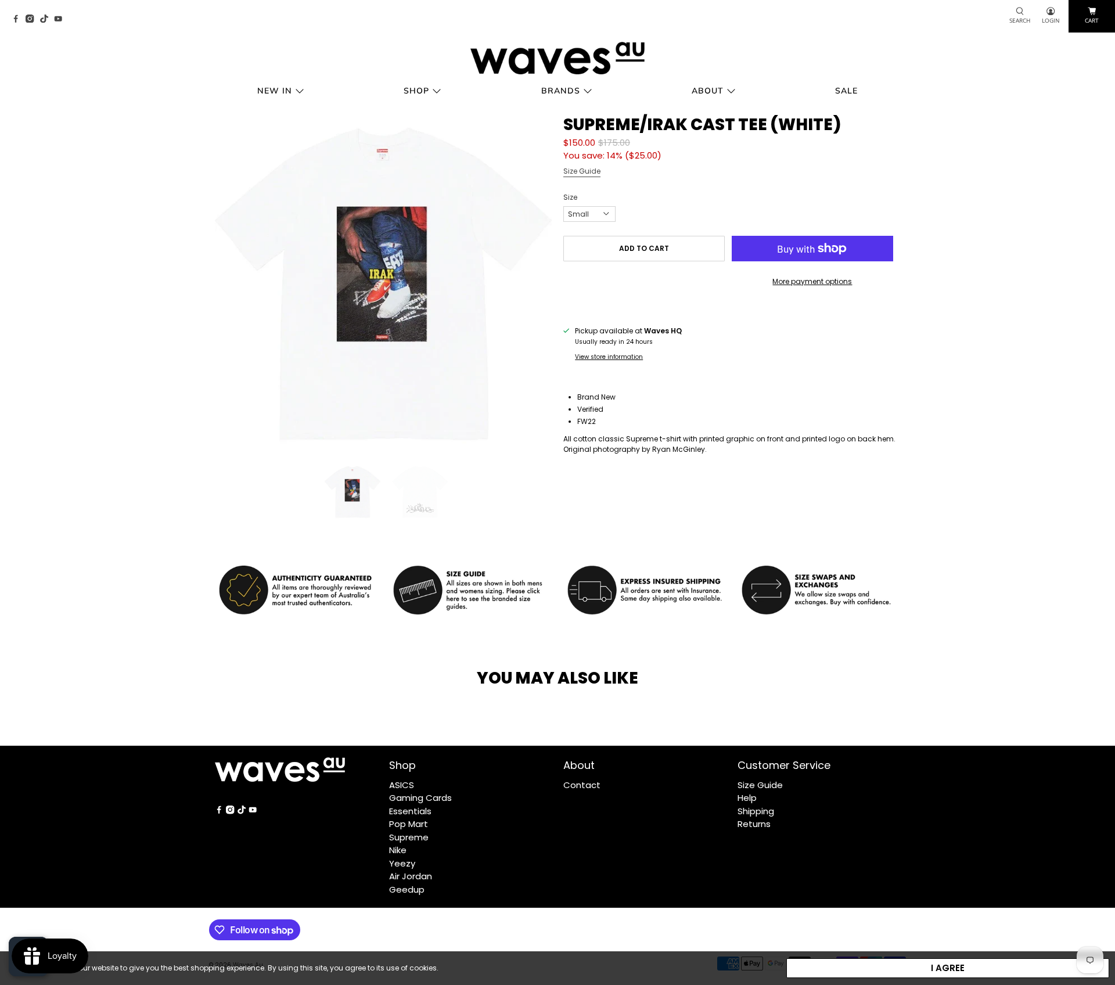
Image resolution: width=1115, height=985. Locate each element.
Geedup (407, 889)
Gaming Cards (420, 798)
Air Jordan (410, 876)
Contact (581, 785)
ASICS (401, 785)
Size (570, 197)
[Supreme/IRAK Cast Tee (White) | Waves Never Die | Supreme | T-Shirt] (383, 284)
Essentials (410, 811)
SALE (846, 90)
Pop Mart (408, 824)
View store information (609, 357)
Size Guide (581, 171)
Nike (398, 850)
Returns (754, 824)
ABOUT (708, 90)
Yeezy (402, 863)
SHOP (416, 90)
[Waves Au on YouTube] (61, 19)
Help (747, 798)
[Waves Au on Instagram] (32, 19)
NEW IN (274, 90)
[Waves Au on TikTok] (47, 19)
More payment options (812, 281)
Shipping (756, 811)
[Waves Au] (557, 58)
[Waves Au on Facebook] (19, 19)
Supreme (409, 837)
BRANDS (560, 90)
